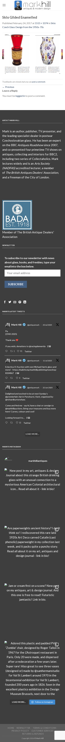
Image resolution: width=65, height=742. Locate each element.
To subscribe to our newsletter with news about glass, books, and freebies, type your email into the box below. (30, 262)
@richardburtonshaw (15, 399)
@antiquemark (33, 325)
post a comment (38, 82)
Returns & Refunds (33, 734)
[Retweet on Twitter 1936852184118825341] (12, 423)
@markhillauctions (13, 408)
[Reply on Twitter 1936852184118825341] (7, 423)
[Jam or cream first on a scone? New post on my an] (32, 611)
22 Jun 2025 (48, 387)
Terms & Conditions (44, 728)
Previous (8, 86)
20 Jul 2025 (47, 325)
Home (11, 728)
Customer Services (42, 731)
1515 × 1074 (41, 23)
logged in (20, 95)
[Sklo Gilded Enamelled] (32, 53)
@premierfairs (11, 396)
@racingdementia (37, 346)
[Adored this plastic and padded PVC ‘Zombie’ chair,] (32, 669)
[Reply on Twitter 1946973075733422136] (7, 351)
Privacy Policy (20, 731)
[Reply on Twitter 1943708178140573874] (7, 378)
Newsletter (23, 728)
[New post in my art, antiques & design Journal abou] (32, 496)
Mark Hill (16, 324)
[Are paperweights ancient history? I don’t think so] (32, 554)
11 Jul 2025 (47, 360)
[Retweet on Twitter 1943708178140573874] (12, 378)
